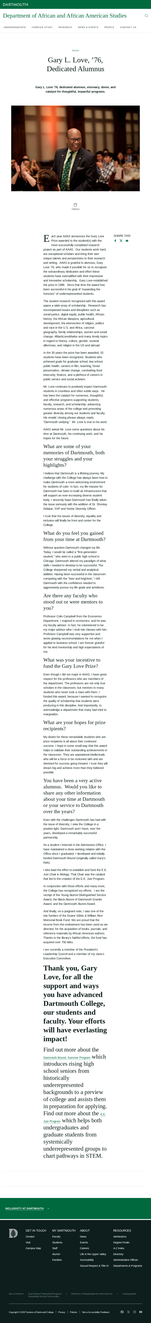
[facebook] (115, 241)
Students (57, 1242)
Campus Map (33, 1248)
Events (84, 1242)
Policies (73, 1312)
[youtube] (140, 1311)
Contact (30, 1236)
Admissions (119, 1236)
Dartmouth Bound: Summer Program (66, 1057)
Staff (55, 1248)
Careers (84, 1248)
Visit (28, 1242)
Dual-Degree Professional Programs (45, 1293)
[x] (121, 240)
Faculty (56, 1236)
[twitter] (128, 1311)
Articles (75, 50)
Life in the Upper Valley (93, 1254)
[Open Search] (146, 15)
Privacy (61, 1312)
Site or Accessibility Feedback (96, 1312)
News (83, 1236)
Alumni (56, 1254)
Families (57, 1259)
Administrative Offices (125, 1259)
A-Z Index (118, 1248)
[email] (127, 241)
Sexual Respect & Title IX (94, 1265)
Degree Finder (121, 1242)
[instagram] (134, 1311)
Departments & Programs (127, 1265)
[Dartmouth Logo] (15, 4)
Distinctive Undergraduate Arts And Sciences (92, 1293)
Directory (118, 1254)
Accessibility (87, 1259)
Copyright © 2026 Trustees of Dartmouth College (31, 1312)
